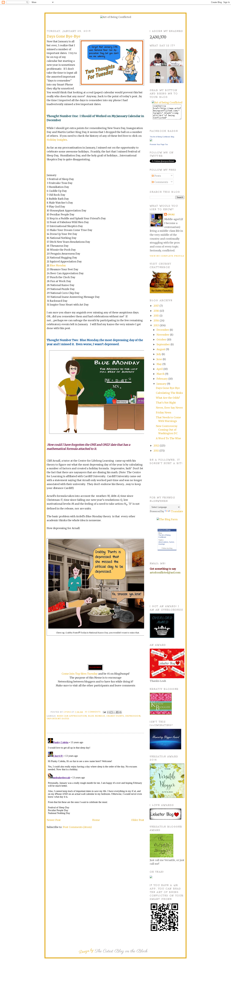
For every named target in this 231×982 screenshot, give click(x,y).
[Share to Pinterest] (120, 712)
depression (132, 716)
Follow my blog (167, 548)
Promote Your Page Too (159, 144)
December (163, 329)
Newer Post (54, 820)
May (159, 364)
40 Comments (93, 712)
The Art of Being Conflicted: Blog (162, 137)
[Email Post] (104, 712)
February (162, 378)
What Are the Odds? (168, 397)
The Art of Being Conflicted (164, 536)
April (160, 369)
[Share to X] (114, 712)
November (163, 334)
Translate (177, 511)
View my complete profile (167, 256)
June (160, 359)
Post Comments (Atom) (77, 827)
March (161, 373)
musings (161, 544)
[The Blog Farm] (167, 519)
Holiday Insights (57, 139)
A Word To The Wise (168, 438)
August (161, 349)
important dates (58, 718)
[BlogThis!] (111, 712)
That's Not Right (166, 402)
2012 (157, 445)
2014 (157, 320)
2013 (157, 325)
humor (171, 542)
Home (96, 820)
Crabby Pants (115, 716)
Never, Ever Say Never (169, 407)
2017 (157, 305)
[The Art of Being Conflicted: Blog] (151, 140)
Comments (161, 182)
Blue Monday (58, 265)
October (162, 339)
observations (163, 542)
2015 (157, 315)
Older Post (137, 820)
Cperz (68, 712)
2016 (157, 310)
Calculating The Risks (169, 392)
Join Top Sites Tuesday (83, 673)
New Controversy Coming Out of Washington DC (167, 430)
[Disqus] (95, 776)
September (163, 344)
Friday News (163, 412)
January (162, 383)
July (159, 354)
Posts (157, 175)
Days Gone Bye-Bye (168, 388)
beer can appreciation (72, 716)
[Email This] (108, 712)
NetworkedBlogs (164, 530)
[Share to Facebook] (117, 712)
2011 (156, 450)
